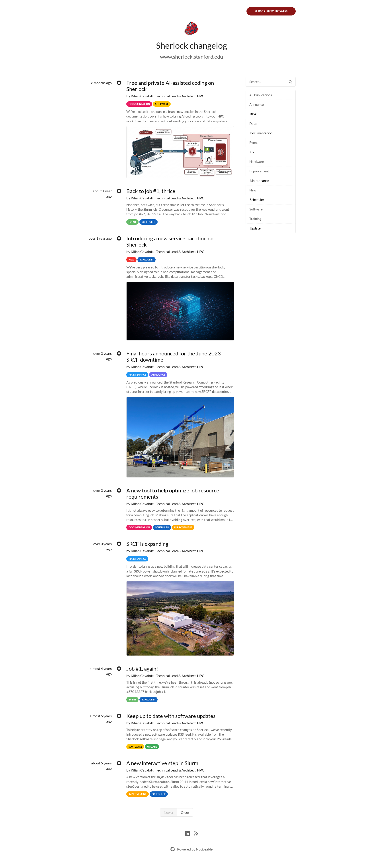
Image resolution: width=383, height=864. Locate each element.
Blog (253, 114)
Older (185, 812)
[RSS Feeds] (196, 833)
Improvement (259, 171)
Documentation (261, 133)
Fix (252, 152)
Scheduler (257, 200)
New (252, 190)
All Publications (260, 95)
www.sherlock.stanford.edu (191, 56)
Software (256, 209)
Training (255, 219)
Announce (256, 104)
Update (255, 228)
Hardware (256, 162)
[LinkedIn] (189, 833)
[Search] (290, 81)
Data (253, 123)
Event (253, 143)
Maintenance (259, 181)
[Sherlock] (191, 29)
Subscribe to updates (271, 11)
